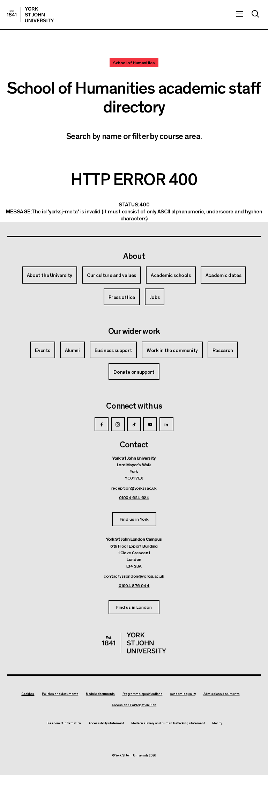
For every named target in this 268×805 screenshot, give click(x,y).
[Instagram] (118, 424)
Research (223, 349)
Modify (217, 723)
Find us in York (134, 519)
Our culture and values (111, 274)
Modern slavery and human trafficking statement (167, 723)
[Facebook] (102, 424)
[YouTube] (150, 424)
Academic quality (183, 694)
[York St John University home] (30, 14)
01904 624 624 (134, 497)
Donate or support (133, 371)
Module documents (100, 694)
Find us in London (134, 607)
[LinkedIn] (166, 424)
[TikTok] (134, 424)
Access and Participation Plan (134, 705)
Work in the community (172, 349)
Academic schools (171, 274)
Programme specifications (142, 694)
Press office (122, 296)
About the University (49, 274)
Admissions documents (221, 694)
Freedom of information (63, 723)
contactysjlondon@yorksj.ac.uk (134, 576)
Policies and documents (60, 694)
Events (42, 349)
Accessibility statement (106, 723)
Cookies (27, 693)
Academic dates (223, 274)
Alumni (72, 349)
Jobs (154, 296)
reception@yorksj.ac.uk (134, 488)
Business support (113, 349)
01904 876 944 (134, 585)
